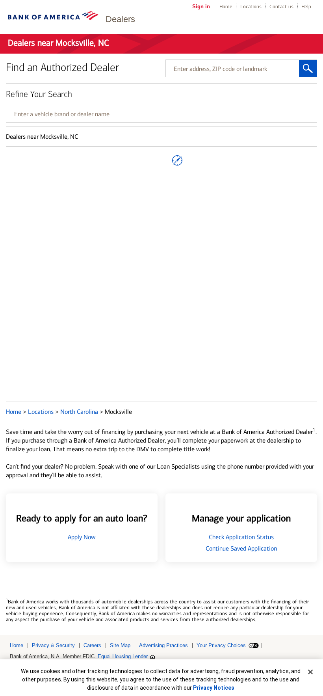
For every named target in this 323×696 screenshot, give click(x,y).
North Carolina (80, 411)
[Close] (310, 672)
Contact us (281, 6)
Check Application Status (241, 537)
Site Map (120, 645)
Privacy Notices (213, 688)
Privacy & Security (53, 645)
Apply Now (82, 537)
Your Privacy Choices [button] (221, 645)
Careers (92, 645)
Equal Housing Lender (123, 656)
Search (308, 68)
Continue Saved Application (241, 548)
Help (306, 6)
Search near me (177, 160)
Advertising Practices (163, 645)
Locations (251, 6)
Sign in (201, 6)
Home (225, 6)
